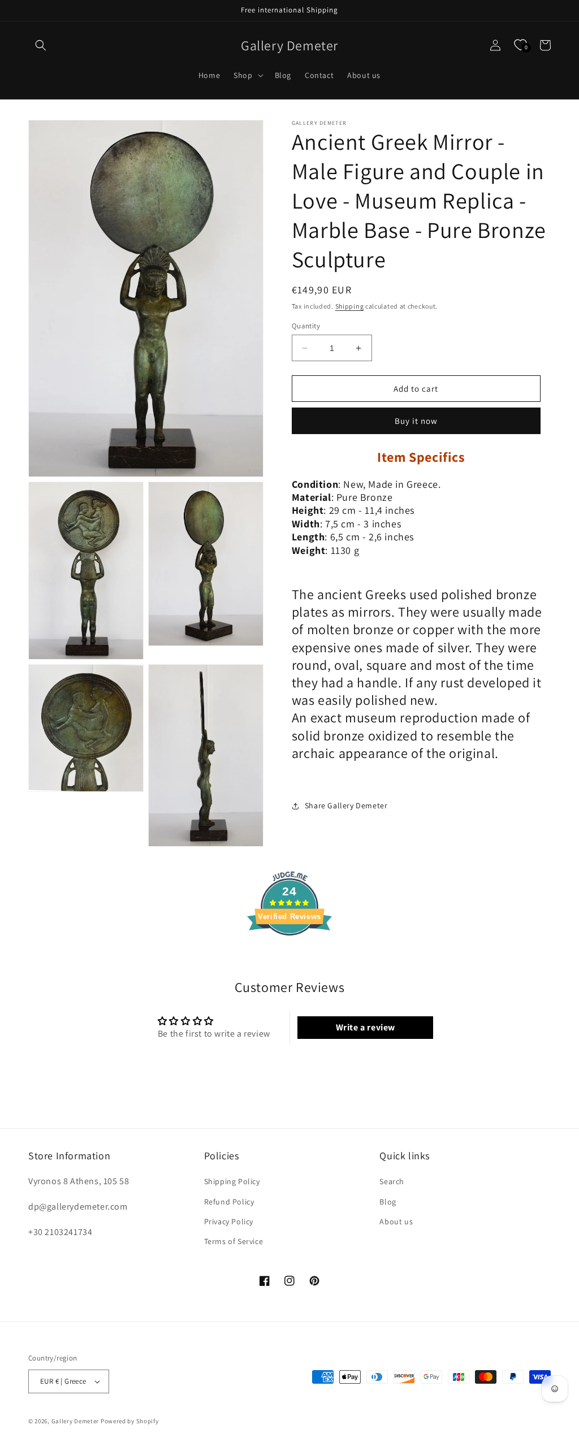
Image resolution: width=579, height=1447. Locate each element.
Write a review (365, 1027)
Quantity (306, 326)
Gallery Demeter (75, 1421)
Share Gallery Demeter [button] (346, 805)
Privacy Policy (228, 1221)
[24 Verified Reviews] (289, 955)
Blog (387, 1202)
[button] (40, 45)
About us (396, 1221)
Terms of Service (233, 1241)
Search (391, 1181)
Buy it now (416, 420)
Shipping (349, 306)
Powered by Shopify (130, 1421)
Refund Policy (229, 1202)
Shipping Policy (232, 1181)
